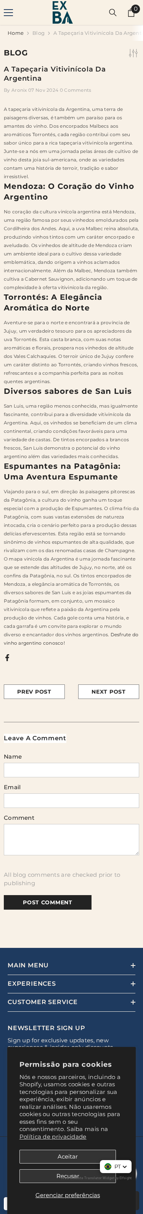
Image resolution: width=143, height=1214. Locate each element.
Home (16, 33)
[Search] (112, 12)
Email (12, 787)
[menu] (8, 12)
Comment (19, 817)
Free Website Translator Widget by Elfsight (96, 1178)
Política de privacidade (53, 1136)
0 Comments (76, 90)
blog (38, 33)
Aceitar (68, 1156)
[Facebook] (7, 657)
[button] (115, 1166)
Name (13, 756)
